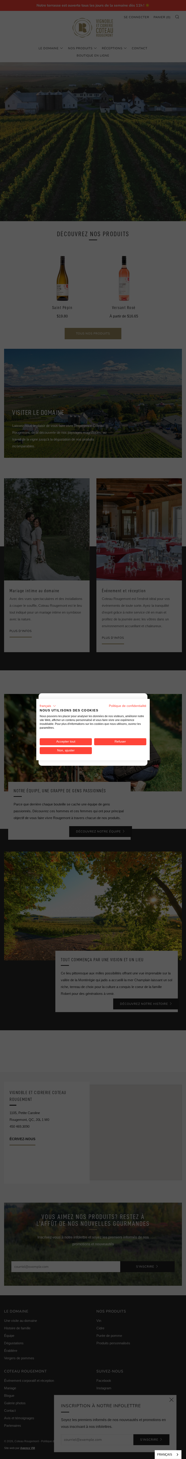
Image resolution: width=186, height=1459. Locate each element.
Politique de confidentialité (127, 705)
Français (164, 1454)
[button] (48, 705)
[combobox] (168, 1454)
